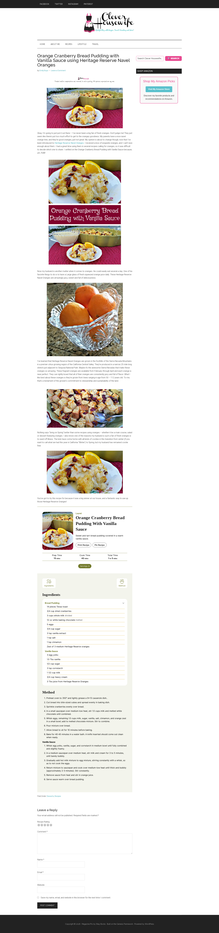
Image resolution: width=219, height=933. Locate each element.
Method (122, 586)
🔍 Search (173, 58)
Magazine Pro (87, 924)
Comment (42, 831)
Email (40, 872)
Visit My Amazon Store (159, 89)
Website (40, 885)
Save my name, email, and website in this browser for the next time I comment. (76, 897)
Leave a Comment (58, 71)
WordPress (149, 924)
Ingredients (49, 586)
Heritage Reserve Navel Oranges (69, 143)
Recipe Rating (43, 822)
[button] (123, 603)
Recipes (58, 796)
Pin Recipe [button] (100, 545)
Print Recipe (83, 545)
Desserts (50, 796)
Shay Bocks (101, 924)
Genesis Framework (125, 924)
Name (40, 859)
